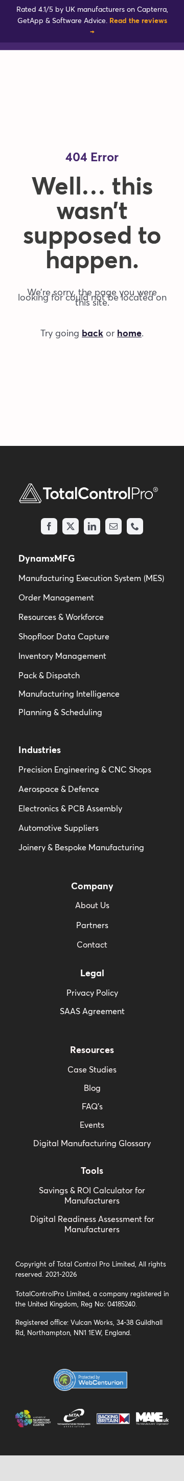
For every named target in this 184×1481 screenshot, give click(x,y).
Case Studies (92, 1070)
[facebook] (49, 526)
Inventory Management (62, 656)
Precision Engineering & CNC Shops (84, 770)
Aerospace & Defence (58, 789)
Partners (92, 925)
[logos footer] (92, 1413)
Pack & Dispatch (49, 676)
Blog (92, 1088)
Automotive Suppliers (58, 828)
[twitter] (70, 526)
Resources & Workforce (61, 617)
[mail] (113, 526)
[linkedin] (92, 526)
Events (92, 1125)
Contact (92, 945)
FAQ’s (92, 1107)
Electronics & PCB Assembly (70, 809)
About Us (92, 906)
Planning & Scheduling (60, 713)
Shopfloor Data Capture (63, 637)
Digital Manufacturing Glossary (92, 1144)
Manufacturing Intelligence (69, 694)
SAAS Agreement (92, 1011)
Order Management (56, 598)
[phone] (135, 526)
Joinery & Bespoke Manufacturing (81, 848)
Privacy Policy (92, 993)
